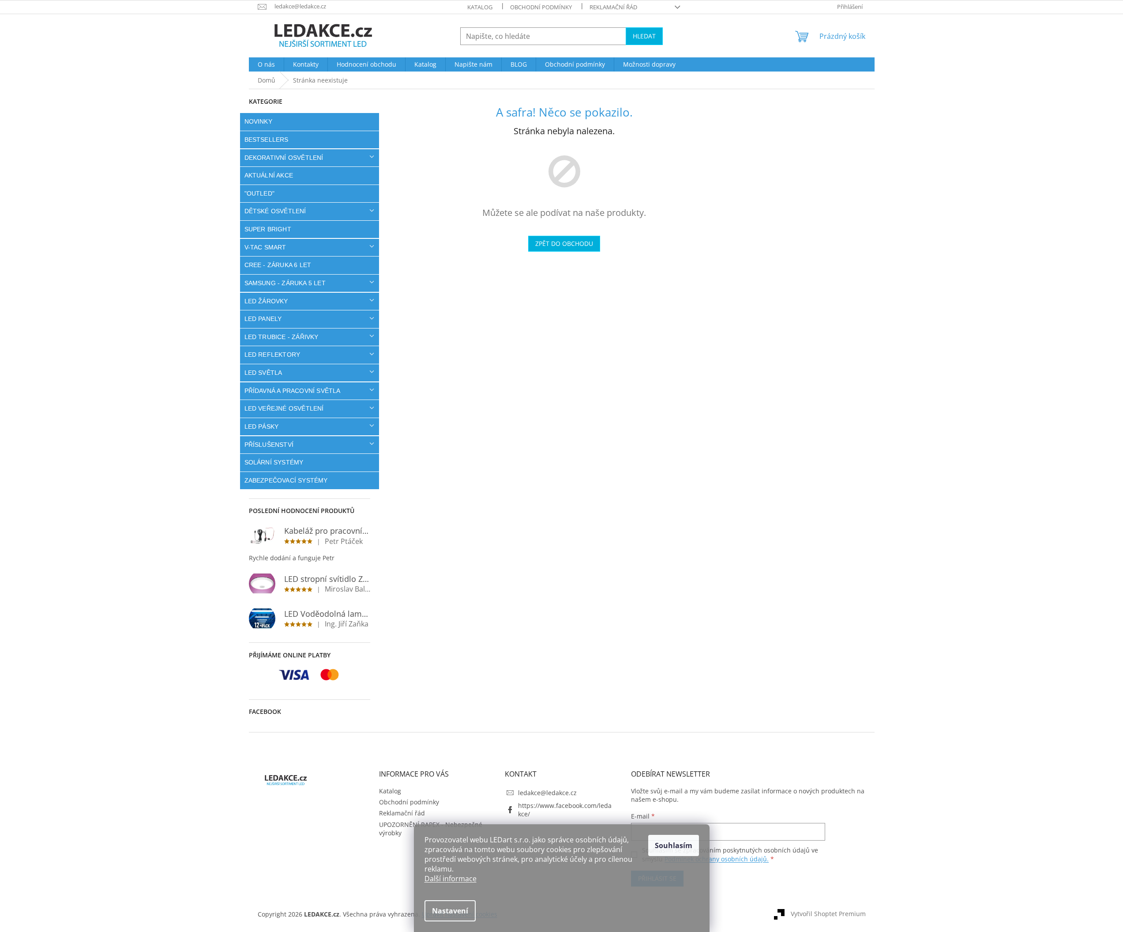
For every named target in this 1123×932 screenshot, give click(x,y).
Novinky (258, 121)
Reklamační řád (613, 7)
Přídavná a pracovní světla (292, 390)
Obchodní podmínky (541, 7)
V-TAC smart (265, 247)
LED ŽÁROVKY (266, 301)
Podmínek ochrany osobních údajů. (717, 859)
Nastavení (450, 911)
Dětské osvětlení (275, 211)
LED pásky (261, 426)
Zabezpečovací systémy (286, 480)
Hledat (644, 36)
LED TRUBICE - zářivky (281, 336)
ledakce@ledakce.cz (547, 793)
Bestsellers (266, 139)
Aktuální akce (268, 175)
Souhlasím (673, 845)
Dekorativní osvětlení (283, 157)
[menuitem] (266, 64)
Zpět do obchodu (564, 243)
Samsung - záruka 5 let (285, 283)
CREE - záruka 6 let (278, 264)
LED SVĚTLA (263, 372)
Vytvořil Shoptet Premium (828, 913)
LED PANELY (263, 318)
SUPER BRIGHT (267, 229)
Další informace (450, 878)
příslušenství (269, 444)
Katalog (479, 7)
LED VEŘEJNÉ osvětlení (284, 408)
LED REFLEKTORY (272, 354)
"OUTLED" (259, 193)
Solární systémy (274, 462)
